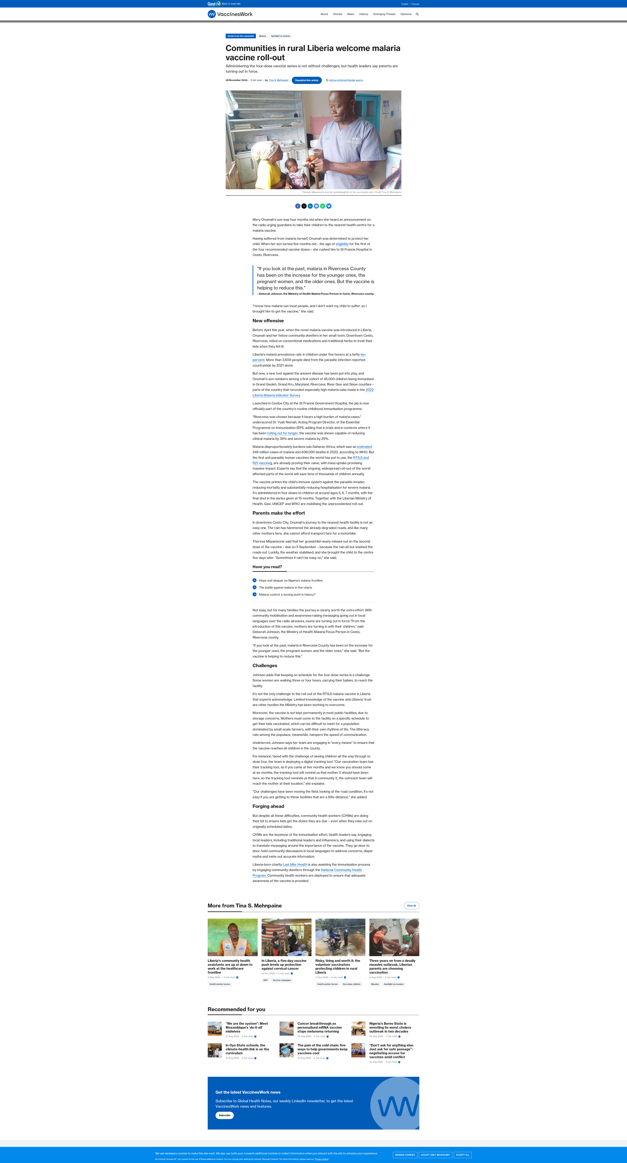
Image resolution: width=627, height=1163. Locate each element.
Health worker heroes (220, 984)
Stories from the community (241, 36)
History (363, 14)
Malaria (262, 36)
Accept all (462, 1155)
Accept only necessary (435, 1155)
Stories (337, 14)
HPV (266, 980)
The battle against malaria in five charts (285, 587)
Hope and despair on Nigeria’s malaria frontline (290, 580)
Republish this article (306, 80)
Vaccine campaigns (282, 980)
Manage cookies (405, 1155)
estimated (364, 447)
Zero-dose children (351, 984)
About (324, 14)
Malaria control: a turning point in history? (287, 594)
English (405, 4)
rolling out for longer (282, 433)
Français (415, 4)
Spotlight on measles (393, 984)
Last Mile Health (295, 864)
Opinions (406, 14)
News (350, 14)
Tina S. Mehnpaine (279, 80)
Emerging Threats (384, 14)
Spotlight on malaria (280, 36)
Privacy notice (321, 1159)
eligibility (342, 244)
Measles (375, 984)
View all (411, 905)
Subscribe (224, 1115)
